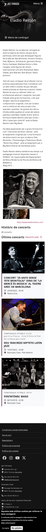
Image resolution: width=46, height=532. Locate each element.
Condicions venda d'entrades (15, 430)
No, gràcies (17, 528)
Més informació (8, 523)
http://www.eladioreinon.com (30, 222)
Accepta (5, 528)
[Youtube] (17, 458)
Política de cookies (10, 451)
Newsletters (7, 440)
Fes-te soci (6, 435)
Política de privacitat (11, 445)
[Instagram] (11, 458)
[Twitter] (24, 458)
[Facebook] (4, 458)
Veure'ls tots (32, 237)
